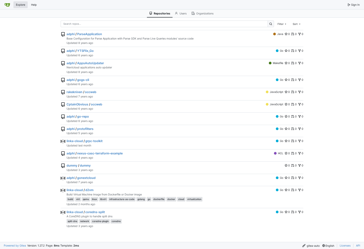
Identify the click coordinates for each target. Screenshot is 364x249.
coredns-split (95, 212)
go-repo (83, 116)
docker (171, 199)
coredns (116, 221)
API (358, 245)
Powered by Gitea (15, 245)
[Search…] (271, 24)
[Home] (7, 4)
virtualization (194, 199)
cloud (181, 199)
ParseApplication (89, 34)
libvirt (103, 199)
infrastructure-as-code (121, 199)
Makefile (278, 63)
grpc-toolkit (94, 141)
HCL (280, 153)
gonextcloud (86, 178)
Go (281, 50)
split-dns (72, 221)
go (149, 199)
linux (94, 199)
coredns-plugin (100, 221)
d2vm (89, 190)
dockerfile (158, 199)
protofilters (85, 129)
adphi (71, 34)
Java (280, 34)
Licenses (345, 245)
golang (141, 199)
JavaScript (276, 91)
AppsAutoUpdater (90, 63)
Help (34, 4)
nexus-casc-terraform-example (100, 153)
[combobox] (282, 23)
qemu (86, 199)
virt (78, 199)
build (70, 199)
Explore (20, 4)
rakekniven (74, 92)
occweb (90, 92)
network (84, 221)
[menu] (311, 245)
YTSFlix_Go (85, 51)
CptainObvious (77, 104)
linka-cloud (75, 141)
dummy (72, 165)
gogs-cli (83, 80)
